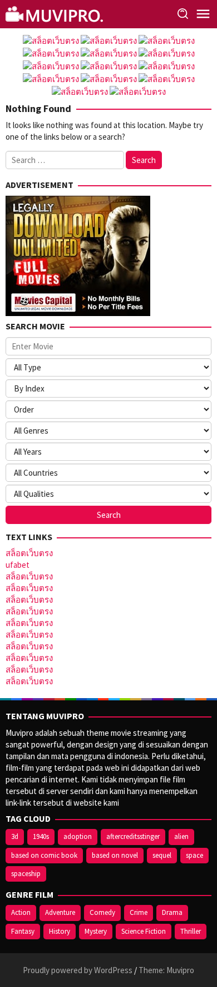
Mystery (96, 931)
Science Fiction (143, 931)
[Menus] (203, 14)
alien (181, 836)
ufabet (17, 564)
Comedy (102, 912)
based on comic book (44, 855)
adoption (77, 836)
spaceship (26, 873)
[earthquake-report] (56, 13)
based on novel (115, 855)
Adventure (60, 912)
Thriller (190, 931)
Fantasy (22, 931)
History (59, 931)
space (194, 855)
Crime (138, 912)
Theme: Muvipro (166, 970)
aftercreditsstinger (133, 836)
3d (14, 836)
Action (21, 912)
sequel (161, 855)
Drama (172, 912)
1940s (41, 836)
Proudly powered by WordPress (77, 970)
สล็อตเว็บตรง (29, 553)
